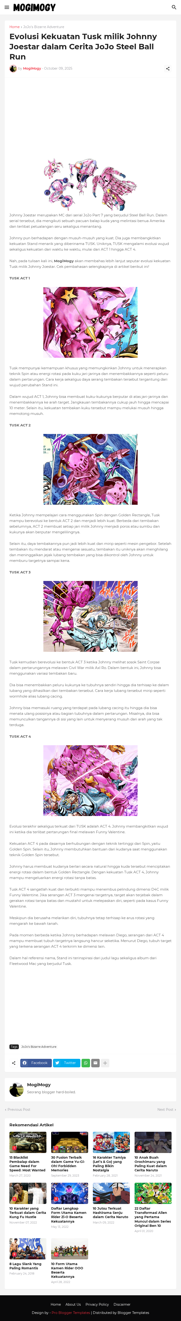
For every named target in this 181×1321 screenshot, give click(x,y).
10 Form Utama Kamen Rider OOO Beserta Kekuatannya (67, 1270)
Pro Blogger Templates (71, 1313)
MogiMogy (39, 1084)
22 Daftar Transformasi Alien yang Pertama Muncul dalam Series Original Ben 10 (153, 1217)
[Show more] (105, 1063)
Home (14, 27)
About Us (73, 1304)
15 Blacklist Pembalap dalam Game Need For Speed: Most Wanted (27, 1164)
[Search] (175, 7)
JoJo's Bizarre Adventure (43, 27)
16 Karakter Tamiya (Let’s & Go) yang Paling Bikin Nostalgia (109, 1164)
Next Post (165, 1109)
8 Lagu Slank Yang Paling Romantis (25, 1266)
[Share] (168, 68)
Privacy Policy (97, 1304)
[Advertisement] (90, 120)
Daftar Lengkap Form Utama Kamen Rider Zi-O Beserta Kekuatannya (68, 1215)
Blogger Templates (133, 1313)
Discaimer (122, 1304)
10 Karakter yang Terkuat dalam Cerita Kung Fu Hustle (27, 1212)
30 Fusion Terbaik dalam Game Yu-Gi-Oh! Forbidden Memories (68, 1164)
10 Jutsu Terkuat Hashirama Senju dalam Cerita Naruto (110, 1212)
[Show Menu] (6, 7)
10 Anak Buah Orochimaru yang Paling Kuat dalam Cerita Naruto (151, 1164)
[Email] (95, 1063)
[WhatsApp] (86, 1063)
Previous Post (19, 1109)
